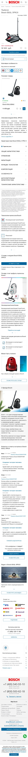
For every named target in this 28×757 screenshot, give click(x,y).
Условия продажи (14, 735)
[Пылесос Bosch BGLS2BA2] (14, 88)
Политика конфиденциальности (14, 733)
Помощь (19, 710)
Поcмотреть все (14, 557)
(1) (24, 100)
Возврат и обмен (6, 712)
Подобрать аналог (14, 52)
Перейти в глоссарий (14, 330)
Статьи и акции (5, 714)
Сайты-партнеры (21, 712)
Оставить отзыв (14, 263)
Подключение (5, 706)
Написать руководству (14, 729)
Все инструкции (9, 59)
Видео (18, 708)
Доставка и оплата (6, 704)
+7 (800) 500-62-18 (14, 691)
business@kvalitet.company (14, 726)
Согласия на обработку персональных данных (15, 751)
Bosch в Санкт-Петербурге (8, 715)
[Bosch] (14, 2)
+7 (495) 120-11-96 (14, 631)
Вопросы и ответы (22, 704)
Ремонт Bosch (5, 710)
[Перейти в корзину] (26, 2)
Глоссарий (19, 706)
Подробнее (14, 620)
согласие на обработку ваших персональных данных (14, 748)
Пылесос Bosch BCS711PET (18, 516)
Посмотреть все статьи (14, 380)
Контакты (19, 714)
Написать (14, 637)
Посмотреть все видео (14, 592)
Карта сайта (14, 737)
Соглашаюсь (14, 754)
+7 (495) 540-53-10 (14, 684)
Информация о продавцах (20, 752)
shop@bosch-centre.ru (14, 722)
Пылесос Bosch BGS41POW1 (18, 454)
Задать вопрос (14, 553)
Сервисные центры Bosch (8, 708)
